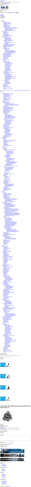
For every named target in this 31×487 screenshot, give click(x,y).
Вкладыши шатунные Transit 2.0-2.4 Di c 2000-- (11, 104)
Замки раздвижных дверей (10, 153)
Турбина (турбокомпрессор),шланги (8, 127)
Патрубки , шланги (6, 274)
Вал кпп (5, 138)
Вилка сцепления (6, 283)
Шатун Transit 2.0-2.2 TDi (8, 133)
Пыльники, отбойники (7, 98)
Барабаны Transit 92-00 (8, 39)
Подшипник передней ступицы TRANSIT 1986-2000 (12, 213)
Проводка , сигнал (6, 86)
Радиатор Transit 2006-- (8, 279)
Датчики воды (7, 64)
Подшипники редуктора (7, 248)
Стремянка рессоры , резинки (9, 225)
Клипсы (6, 177)
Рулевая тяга (5, 262)
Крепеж (5, 239)
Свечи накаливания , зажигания (8, 88)
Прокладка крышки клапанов (9, 120)
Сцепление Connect (8, 285)
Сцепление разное (7, 288)
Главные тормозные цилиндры (8, 40)
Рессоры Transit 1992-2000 (8, 218)
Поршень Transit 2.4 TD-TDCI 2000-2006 (10, 116)
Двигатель (3, 101)
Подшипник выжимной (7, 291)
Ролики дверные (7, 160)
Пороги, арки (5, 182)
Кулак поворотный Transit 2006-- (9, 206)
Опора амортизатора (6, 96)
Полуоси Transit (6, 242)
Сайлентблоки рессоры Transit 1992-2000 (10, 222)
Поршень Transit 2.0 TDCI (8, 115)
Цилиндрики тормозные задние (8, 53)
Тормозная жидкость (6, 311)
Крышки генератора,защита (9, 74)
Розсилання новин (4, 484)
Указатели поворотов (6, 25)
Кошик (1, 0)
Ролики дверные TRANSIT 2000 (11, 162)
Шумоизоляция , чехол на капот (9, 173)
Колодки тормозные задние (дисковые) (9, 45)
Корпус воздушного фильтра (7, 55)
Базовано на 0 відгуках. (11, 427)
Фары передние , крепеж (7, 26)
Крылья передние (7, 180)
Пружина (5, 97)
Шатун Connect (7, 132)
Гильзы (6, 113)
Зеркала (5, 166)
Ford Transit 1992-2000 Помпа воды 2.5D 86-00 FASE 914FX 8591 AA (11, 448)
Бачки (6, 41)
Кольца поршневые (6, 109)
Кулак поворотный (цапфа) (7, 203)
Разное (6, 49)
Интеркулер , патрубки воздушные (8, 107)
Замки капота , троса (8, 172)
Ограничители (9, 154)
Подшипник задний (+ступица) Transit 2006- (11, 210)
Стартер (5, 352)
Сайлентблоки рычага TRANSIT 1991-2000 (13, 230)
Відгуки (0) (3, 428)
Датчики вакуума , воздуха (9, 63)
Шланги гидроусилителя (7, 264)
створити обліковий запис (15, 12)
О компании (3, 464)
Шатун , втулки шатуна (7, 131)
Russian (6, 5)
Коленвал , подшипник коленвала (8, 108)
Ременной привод (4, 31)
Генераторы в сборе (6, 61)
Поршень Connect (7, 114)
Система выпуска (4, 265)
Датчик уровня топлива (8, 62)
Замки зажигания (6, 270)
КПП (4, 139)
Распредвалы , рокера (6, 124)
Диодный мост (7, 73)
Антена (5, 60)
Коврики (5, 175)
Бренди (3, 473)
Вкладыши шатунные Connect (9, 103)
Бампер (5, 148)
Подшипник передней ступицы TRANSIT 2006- (11, 214)
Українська (2, 5)
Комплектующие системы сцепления (9, 289)
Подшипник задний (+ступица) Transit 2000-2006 (12, 209)
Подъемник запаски (6, 216)
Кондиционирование (5, 137)
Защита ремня (5, 252)
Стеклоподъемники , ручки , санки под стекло (11, 165)
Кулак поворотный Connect (9, 204)
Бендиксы (6, 344)
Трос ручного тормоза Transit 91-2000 (10, 52)
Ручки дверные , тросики (8, 164)
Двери (6, 150)
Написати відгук (17, 427)
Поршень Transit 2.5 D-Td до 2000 (9, 118)
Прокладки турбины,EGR (8, 123)
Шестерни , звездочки (7, 135)
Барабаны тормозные (6, 37)
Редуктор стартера (7, 81)
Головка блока (6, 105)
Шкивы (5, 263)
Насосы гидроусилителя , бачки (8, 259)
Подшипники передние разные (9, 215)
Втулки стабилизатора (7, 95)
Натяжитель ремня (6, 32)
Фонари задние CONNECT (9, 29)
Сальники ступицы (6, 232)
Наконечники (5, 258)
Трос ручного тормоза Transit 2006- (10, 51)
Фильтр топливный (6, 322)
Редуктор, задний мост (5, 246)
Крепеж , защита (6, 295)
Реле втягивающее (7, 82)
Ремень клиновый (6, 34)
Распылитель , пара (6, 297)
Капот (4, 171)
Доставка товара (4, 465)
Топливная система (4, 294)
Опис (1, 428)
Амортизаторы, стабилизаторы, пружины (7, 93)
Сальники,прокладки (8, 77)
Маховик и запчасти (6, 290)
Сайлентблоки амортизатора (7, 99)
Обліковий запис (4, 481)
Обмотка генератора (8, 75)
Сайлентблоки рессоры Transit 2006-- (10, 224)
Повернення (3, 469)
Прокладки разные (7, 122)
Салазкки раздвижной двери (11, 163)
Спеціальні (3, 474)
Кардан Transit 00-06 (8, 236)
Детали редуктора (6, 247)
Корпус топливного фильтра (7, 56)
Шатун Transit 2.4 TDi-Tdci (9, 134)
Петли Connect (9, 157)
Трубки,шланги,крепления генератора (10, 341)
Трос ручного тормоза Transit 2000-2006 (10, 314)
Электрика (3, 59)
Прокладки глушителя (7, 268)
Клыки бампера (6, 174)
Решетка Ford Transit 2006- (8, 185)
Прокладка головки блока (8, 119)
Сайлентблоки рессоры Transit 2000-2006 (10, 223)
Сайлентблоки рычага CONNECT (11, 229)
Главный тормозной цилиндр (9, 42)
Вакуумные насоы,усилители (8, 303)
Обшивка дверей (7, 156)
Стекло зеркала (7, 170)
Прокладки (5, 249)
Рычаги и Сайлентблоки (7, 226)
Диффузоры (5, 273)
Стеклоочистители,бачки (7, 188)
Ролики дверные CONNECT (11, 161)
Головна (1, 90)
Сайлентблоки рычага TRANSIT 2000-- (12, 231)
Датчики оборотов (7, 66)
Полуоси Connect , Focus (7, 241)
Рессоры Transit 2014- (8, 220)
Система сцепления (4, 282)
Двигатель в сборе (6, 106)
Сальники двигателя (6, 125)
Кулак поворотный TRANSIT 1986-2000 (10, 205)
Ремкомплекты (6, 260)
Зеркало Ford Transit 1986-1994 (9, 167)
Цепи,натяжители (6, 128)
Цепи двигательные (8, 130)
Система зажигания (4, 269)
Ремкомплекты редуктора (7, 250)
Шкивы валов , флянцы (7, 136)
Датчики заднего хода (8, 65)
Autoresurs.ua (8, 486)
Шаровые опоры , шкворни (7, 233)
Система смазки (6, 126)
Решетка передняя (6, 183)
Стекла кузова (5, 187)
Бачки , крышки (6, 272)
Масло (3, 20)
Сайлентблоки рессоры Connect (9, 221)
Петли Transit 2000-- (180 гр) (11, 158)
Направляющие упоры (8, 155)
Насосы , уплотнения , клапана (8, 296)
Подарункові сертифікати (3, 475)
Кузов (3, 146)
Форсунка (5, 298)
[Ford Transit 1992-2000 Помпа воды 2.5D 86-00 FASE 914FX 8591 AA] (7, 423)
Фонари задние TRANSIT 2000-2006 (10, 30)
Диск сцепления (6, 284)
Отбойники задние (6, 207)
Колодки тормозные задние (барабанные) (9, 44)
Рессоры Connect (7, 217)
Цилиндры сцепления (7, 293)
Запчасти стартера (6, 80)
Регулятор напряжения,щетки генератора (11, 76)
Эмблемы (5, 190)
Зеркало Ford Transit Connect (9, 169)
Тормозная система (4, 36)
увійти (9, 12)
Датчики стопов (7, 68)
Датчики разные (7, 330)
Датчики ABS (5, 71)
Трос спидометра (6, 144)
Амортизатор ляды (6, 147)
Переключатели (6, 85)
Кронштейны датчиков (8, 70)
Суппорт (5, 47)
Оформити (3, 0)
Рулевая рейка (5, 261)
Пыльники (5, 243)
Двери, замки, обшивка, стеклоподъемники (10, 149)
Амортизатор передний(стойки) (8, 94)
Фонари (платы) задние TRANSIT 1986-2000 (11, 27)
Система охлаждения (6, 90)
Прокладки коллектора (8, 121)
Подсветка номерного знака (7, 23)
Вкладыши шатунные (7, 102)
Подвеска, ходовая (4, 202)
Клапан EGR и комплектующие (8, 266)
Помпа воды (10, 90)
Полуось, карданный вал (5, 235)
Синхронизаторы (6, 143)
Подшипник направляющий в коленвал (9, 292)
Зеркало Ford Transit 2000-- (8, 168)
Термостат (5, 281)
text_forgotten (2, 14)
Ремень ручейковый (6, 255)
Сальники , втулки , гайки (7, 251)
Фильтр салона (6, 58)
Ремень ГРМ (5, 33)
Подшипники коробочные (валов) (8, 141)
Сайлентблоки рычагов (8, 228)
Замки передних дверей (10, 152)
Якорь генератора (7, 79)
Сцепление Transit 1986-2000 (9, 286)
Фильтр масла (5, 57)
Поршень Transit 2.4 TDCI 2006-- (9, 117)
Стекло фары (5, 24)
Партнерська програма (3, 477)
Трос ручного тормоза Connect (9, 50)
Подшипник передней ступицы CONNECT (11, 212)
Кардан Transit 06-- (7, 237)
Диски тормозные (6, 43)
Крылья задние (7, 179)
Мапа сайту (3, 470)
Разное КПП (5, 142)
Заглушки (6, 176)
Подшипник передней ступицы (8, 211)
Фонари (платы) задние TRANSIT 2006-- (10, 28)
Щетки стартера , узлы (8, 83)
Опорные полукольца (6, 111)
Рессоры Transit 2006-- (8, 219)
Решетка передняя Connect (8, 186)
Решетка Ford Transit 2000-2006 (9, 184)
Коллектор (5, 267)
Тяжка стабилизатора (6, 100)
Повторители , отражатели (7, 22)
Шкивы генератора (7, 78)
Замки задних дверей (10, 151)
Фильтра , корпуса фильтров (6, 54)
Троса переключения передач (8, 145)
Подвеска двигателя (6, 112)
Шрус (4, 244)
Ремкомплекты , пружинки (7, 46)
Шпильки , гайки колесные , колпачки (9, 234)
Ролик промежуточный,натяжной (8, 35)
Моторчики (5, 84)
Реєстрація (1, 15)
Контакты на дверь (7, 333)
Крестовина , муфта (6, 240)
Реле (4, 87)
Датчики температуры (8, 69)
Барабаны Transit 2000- (8, 38)
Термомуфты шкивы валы (7, 280)
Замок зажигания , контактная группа (9, 72)
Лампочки (5, 21)
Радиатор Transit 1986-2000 (9, 278)
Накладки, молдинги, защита (8, 181)
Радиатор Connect (7, 277)
